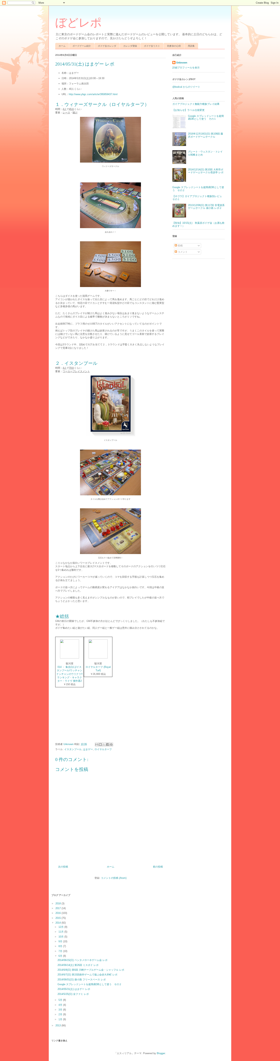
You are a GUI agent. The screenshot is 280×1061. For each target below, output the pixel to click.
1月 (60, 1019)
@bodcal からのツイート (186, 86)
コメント (182, 251)
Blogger (161, 1053)
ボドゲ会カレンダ (107, 46)
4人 (64, 109)
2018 (58, 903)
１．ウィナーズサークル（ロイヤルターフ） (102, 104)
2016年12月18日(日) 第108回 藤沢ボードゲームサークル (205, 135)
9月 (60, 941)
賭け (75, 112)
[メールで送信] (97, 744)
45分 (71, 109)
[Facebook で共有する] (108, 744)
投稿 (180, 245)
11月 (61, 931)
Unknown (181, 62)
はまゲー (88, 749)
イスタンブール (73, 749)
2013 (58, 1025)
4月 (60, 1004)
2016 (58, 913)
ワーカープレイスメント (76, 371)
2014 (58, 922)
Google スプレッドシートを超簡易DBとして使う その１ (206, 117)
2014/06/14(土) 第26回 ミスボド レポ (78, 965)
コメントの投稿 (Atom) (113, 878)
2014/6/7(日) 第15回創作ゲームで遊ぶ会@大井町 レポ (87, 974)
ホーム (62, 46)
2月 (60, 1014)
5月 (60, 999)
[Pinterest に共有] (111, 744)
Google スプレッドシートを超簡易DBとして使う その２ (90, 984)
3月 (60, 1009)
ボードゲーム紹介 (82, 46)
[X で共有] (104, 744)
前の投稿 (158, 866)
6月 (60, 955)
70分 (71, 367)
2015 (58, 918)
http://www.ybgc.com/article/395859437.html (93, 94)
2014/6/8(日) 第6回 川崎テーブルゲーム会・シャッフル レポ (91, 969)
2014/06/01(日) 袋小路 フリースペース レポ (82, 979)
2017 (58, 908)
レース (66, 112)
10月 (61, 936)
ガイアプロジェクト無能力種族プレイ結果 (195, 104)
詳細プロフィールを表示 (186, 67)
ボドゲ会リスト (152, 46)
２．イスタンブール (76, 363)
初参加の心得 (174, 46)
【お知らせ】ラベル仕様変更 (188, 110)
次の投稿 (63, 866)
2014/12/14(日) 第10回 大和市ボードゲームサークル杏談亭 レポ (205, 171)
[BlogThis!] (100, 744)
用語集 (191, 46)
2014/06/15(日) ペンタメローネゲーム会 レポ (82, 960)
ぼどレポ (78, 22)
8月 (60, 946)
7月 (60, 951)
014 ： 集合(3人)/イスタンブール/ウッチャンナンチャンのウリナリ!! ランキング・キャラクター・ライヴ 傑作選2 (69, 674)
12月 (61, 926)
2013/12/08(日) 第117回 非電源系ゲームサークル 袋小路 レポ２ (206, 207)
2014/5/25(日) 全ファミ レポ (73, 994)
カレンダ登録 (130, 46)
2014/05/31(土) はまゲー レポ (74, 989)
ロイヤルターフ (103, 749)
